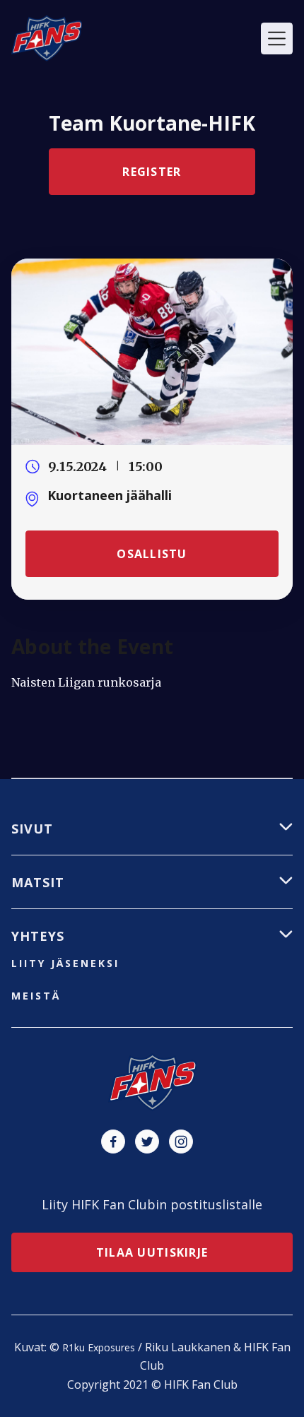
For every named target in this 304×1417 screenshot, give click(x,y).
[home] (46, 38)
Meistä (36, 996)
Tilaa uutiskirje (152, 1252)
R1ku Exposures (98, 1347)
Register (151, 171)
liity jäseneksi (65, 963)
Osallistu (152, 554)
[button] (277, 38)
